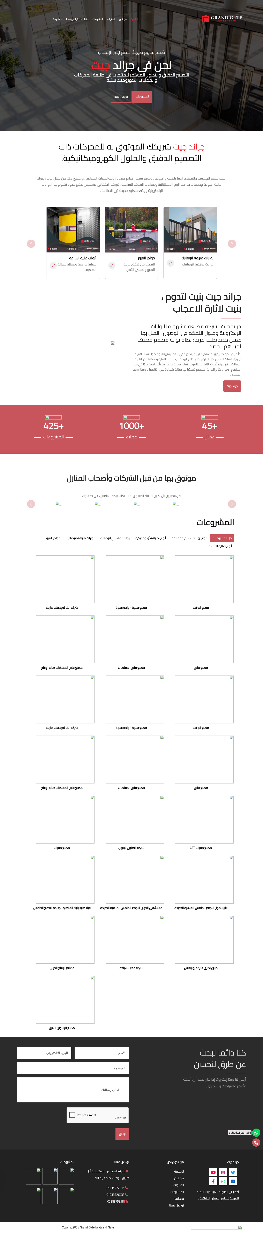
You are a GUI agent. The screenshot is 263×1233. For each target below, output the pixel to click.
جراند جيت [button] (232, 386)
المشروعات (142, 96)
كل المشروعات (222, 538)
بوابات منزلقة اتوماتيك (80, 538)
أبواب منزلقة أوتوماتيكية (150, 538)
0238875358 (115, 1201)
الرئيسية (179, 1171)
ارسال (122, 1134)
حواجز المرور (52, 538)
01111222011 (115, 1188)
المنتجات (178, 1185)
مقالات (179, 1199)
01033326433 (115, 1195)
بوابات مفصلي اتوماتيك (115, 538)
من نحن (179, 1178)
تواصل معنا (121, 96)
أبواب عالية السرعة (220, 546)
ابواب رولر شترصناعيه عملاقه (189, 538)
